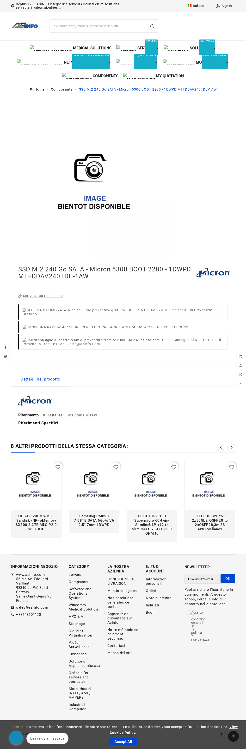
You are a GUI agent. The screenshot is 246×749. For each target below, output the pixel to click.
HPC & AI (76, 616)
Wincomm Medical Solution (83, 607)
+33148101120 (28, 614)
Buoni (151, 612)
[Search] (152, 26)
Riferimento (29, 415)
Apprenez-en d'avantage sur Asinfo (119, 618)
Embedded (77, 654)
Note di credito (159, 598)
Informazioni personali (156, 581)
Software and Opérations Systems (80, 593)
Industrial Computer (77, 707)
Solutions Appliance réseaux (84, 663)
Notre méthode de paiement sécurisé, (122, 634)
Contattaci (116, 646)
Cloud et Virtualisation (80, 633)
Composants (80, 582)
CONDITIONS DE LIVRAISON (121, 581)
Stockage (77, 624)
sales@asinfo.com (32, 607)
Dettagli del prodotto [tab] (40, 379)
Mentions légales (122, 591)
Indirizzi (152, 605)
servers (75, 574)
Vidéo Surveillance (79, 644)
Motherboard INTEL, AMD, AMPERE (80, 693)
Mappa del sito (120, 653)
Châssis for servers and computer (79, 677)
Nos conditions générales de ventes (120, 602)
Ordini (151, 591)
